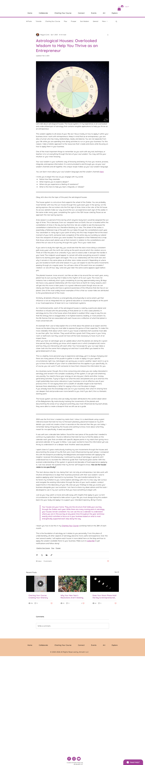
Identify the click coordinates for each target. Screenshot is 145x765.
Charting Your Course (52, 21)
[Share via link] (51, 555)
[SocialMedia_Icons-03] (69, 759)
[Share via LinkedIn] (47, 555)
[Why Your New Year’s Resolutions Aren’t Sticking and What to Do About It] (72, 584)
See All (117, 572)
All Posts (29, 21)
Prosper (73, 21)
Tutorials (38, 21)
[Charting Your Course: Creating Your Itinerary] (40, 584)
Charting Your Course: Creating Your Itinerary (38, 596)
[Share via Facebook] (37, 555)
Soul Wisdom (84, 21)
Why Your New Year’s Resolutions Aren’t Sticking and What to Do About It (72, 596)
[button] (119, 9)
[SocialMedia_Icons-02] (74, 759)
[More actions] (108, 35)
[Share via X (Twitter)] (42, 555)
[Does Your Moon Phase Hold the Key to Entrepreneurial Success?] (104, 584)
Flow (65, 21)
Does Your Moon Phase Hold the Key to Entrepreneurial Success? (104, 596)
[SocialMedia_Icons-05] (79, 759)
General (95, 21)
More (104, 21)
